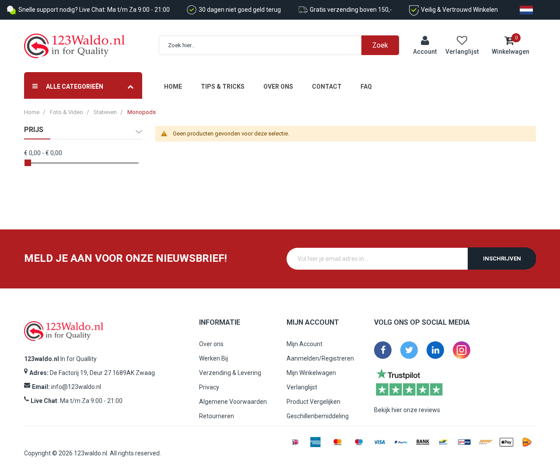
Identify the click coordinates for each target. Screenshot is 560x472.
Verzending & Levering (230, 372)
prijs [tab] (33, 130)
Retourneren (216, 416)
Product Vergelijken (313, 401)
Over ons (278, 86)
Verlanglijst (302, 387)
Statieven (105, 112)
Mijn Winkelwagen (311, 372)
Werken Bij (213, 358)
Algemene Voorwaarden (233, 401)
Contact (327, 86)
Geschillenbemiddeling (318, 416)
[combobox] (283, 45)
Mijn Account (304, 343)
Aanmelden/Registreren (320, 358)
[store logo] (74, 46)
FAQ (366, 86)
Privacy (209, 387)
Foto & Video (66, 112)
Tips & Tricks (223, 86)
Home (173, 86)
